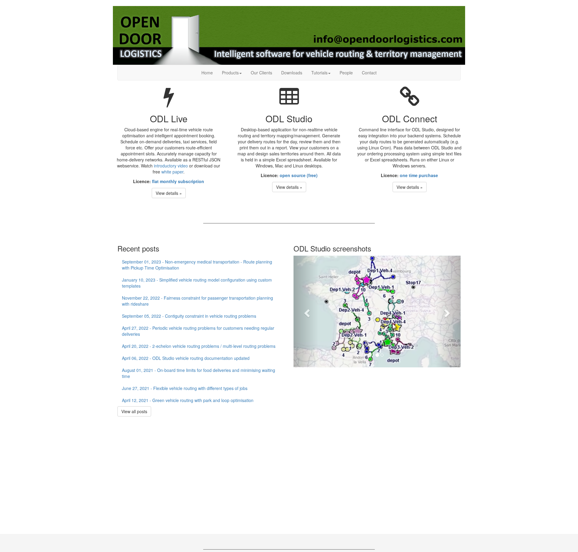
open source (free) (299, 175)
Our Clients (261, 73)
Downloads (291, 73)
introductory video (171, 166)
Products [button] (230, 73)
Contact (369, 73)
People (346, 73)
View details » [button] (169, 193)
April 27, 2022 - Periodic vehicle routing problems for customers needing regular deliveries (198, 331)
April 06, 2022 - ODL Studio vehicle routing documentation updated (186, 358)
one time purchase (419, 175)
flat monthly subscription (178, 181)
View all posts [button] (134, 411)
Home (207, 73)
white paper (172, 172)
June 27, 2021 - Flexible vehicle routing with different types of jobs (184, 388)
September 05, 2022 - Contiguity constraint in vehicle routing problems (189, 316)
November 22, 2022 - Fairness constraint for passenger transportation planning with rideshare (197, 301)
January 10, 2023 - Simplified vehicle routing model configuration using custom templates (197, 283)
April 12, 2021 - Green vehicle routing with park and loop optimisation (187, 400)
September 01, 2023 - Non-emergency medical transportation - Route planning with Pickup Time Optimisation (197, 265)
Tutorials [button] (319, 73)
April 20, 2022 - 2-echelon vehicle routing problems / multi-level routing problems (198, 346)
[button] (306, 311)
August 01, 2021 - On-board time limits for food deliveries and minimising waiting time (198, 373)
